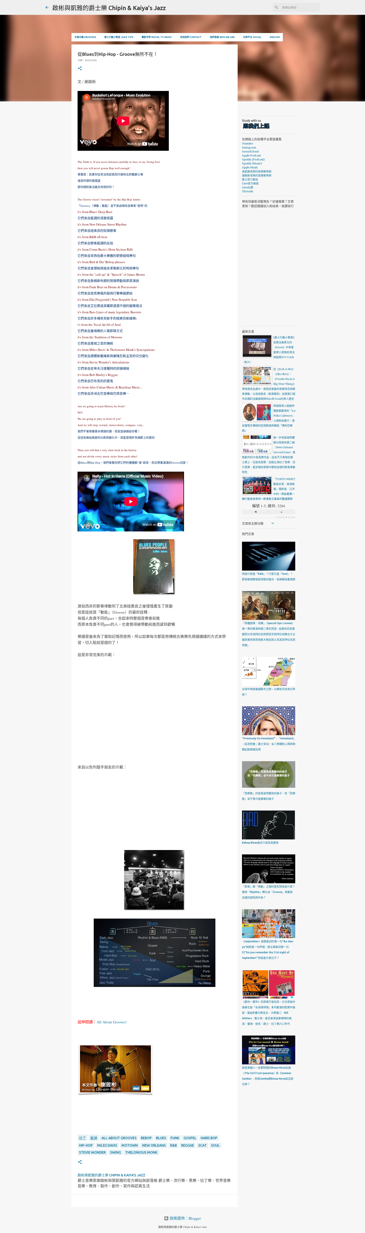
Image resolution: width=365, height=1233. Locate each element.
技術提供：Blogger (185, 1218)
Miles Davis (107, 1145)
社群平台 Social (252, 37)
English (275, 37)
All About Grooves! (112, 1022)
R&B (173, 1145)
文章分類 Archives (85, 37)
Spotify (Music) (252, 163)
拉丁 (82, 1138)
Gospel (190, 1138)
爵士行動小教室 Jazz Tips (118, 37)
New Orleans (154, 1145)
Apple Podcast (251, 155)
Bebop (146, 1138)
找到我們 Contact (191, 37)
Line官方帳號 (250, 183)
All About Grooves (119, 1138)
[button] (80, 68)
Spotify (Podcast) (253, 159)
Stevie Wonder (92, 1152)
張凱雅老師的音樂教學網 (256, 171)
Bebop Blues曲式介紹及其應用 (260, 842)
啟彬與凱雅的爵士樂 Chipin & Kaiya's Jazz (109, 7)
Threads (247, 191)
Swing (115, 1152)
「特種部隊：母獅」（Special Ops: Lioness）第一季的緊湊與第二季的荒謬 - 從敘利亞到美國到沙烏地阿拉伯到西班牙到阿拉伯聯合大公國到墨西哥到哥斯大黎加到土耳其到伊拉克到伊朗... (268, 634)
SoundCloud (250, 151)
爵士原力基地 (250, 179)
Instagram (249, 147)
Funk (175, 1138)
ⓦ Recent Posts (285, 517)
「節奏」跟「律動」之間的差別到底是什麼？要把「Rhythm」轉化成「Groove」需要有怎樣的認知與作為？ (268, 892)
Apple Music (250, 167)
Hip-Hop (86, 1145)
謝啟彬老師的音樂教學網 (256, 175)
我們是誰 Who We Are (222, 37)
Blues (161, 1138)
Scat (202, 1145)
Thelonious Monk (141, 1152)
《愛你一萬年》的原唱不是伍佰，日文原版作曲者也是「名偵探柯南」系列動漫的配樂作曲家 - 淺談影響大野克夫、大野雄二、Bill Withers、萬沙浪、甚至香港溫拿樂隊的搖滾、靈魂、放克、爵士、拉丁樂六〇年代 (268, 1012)
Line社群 (247, 187)
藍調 (93, 1138)
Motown (129, 1145)
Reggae (187, 1145)
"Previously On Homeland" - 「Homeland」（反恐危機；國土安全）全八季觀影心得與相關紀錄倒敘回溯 (268, 744)
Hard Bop (209, 1138)
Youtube (247, 143)
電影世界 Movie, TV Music (157, 37)
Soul (215, 1145)
